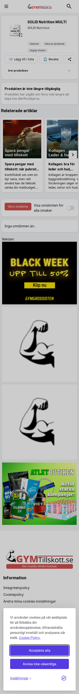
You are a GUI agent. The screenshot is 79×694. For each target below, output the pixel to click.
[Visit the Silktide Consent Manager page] (64, 678)
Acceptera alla (39, 650)
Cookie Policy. (29, 637)
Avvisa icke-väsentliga (39, 663)
